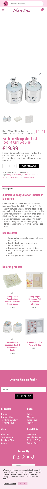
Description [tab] (7, 188)
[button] (3, 10)
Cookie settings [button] (10, 483)
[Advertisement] (23, 37)
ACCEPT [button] (23, 483)
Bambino (26, 175)
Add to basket (29, 166)
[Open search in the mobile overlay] (23, 3)
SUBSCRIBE (24, 396)
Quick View (12, 288)
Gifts (17, 131)
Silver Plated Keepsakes (24, 177)
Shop (11, 131)
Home (4, 131)
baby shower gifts (14, 175)
